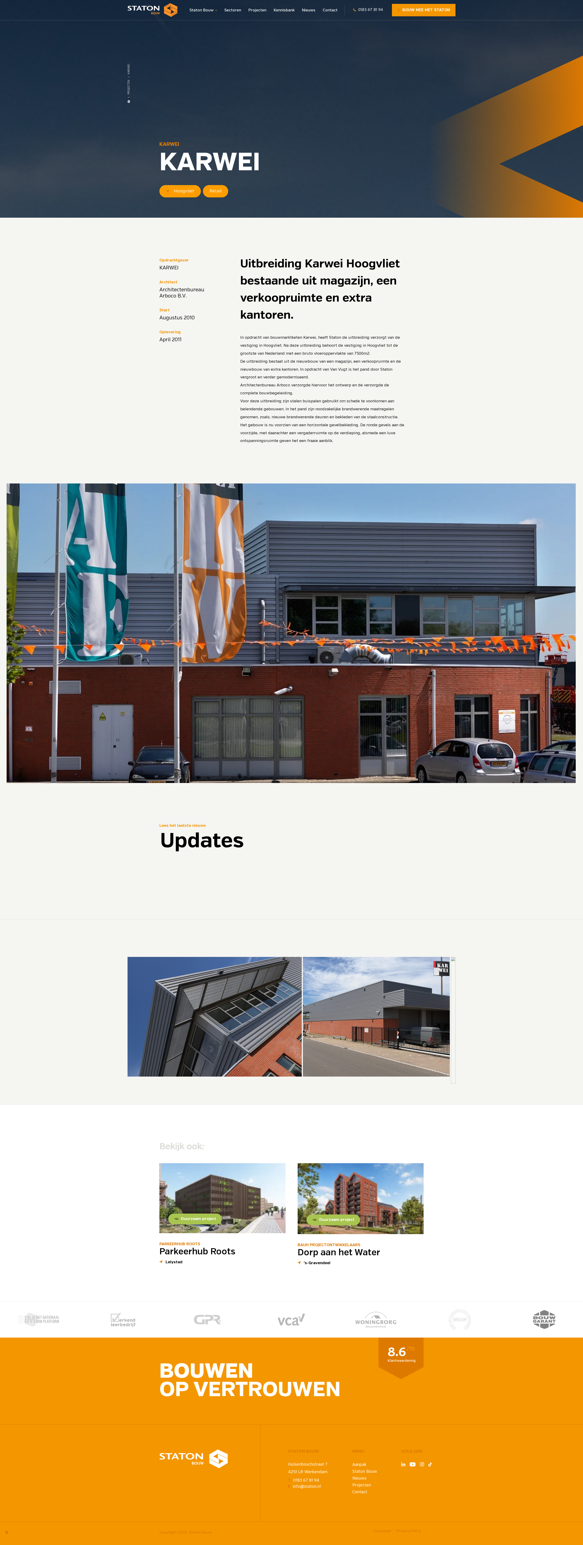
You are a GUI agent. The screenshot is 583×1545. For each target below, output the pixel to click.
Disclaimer (382, 1531)
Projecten (257, 10)
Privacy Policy (408, 1531)
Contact (330, 10)
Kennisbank (284, 10)
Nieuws (308, 10)
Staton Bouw (201, 10)
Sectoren (232, 10)
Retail (216, 191)
